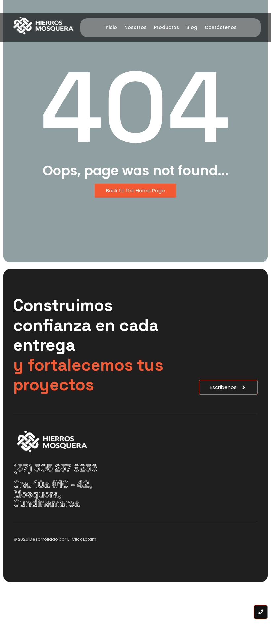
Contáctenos (221, 27)
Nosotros (135, 27)
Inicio (110, 27)
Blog (191, 27)
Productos (166, 27)
